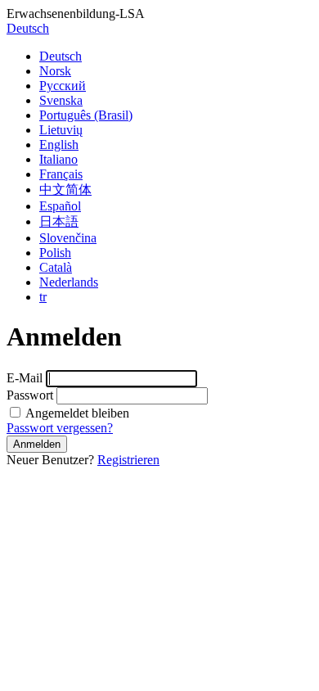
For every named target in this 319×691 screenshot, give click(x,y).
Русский (62, 86)
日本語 (59, 221)
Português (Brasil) (86, 115)
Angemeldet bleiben (76, 413)
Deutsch (28, 28)
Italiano (58, 159)
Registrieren (128, 460)
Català (55, 267)
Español (60, 206)
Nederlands (68, 282)
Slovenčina (68, 238)
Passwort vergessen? (60, 428)
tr (43, 297)
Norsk (55, 71)
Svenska (61, 100)
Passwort (30, 395)
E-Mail (25, 378)
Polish (55, 253)
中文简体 (65, 189)
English (59, 144)
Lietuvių (61, 130)
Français (61, 174)
